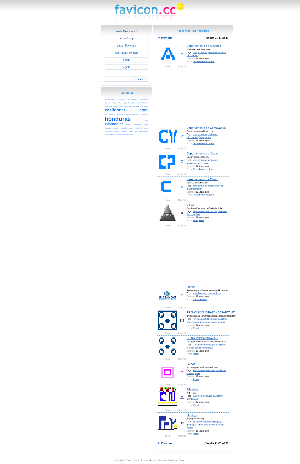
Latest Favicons (126, 45)
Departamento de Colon (202, 179)
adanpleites (198, 220)
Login (126, 59)
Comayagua (205, 137)
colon (220, 185)
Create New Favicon (126, 31)
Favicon (197, 319)
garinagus (191, 424)
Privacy (153, 460)
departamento (212, 322)
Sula (198, 214)
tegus (222, 322)
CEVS (190, 204)
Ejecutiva (191, 214)
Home (136, 460)
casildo (190, 427)
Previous (166, 37)
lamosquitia (202, 424)
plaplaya (192, 415)
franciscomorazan (195, 322)
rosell (211, 421)
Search (141, 79)
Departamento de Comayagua (206, 127)
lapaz (197, 373)
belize (221, 424)
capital (204, 319)
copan (206, 163)
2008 (195, 396)
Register (126, 67)
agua (195, 293)
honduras (202, 52)
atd (196, 399)
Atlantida (192, 389)
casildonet (213, 52)
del (194, 211)
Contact (182, 460)
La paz (191, 363)
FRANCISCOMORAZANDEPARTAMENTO (214, 312)
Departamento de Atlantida (204, 45)
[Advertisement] (83, 86)
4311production (200, 421)
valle (198, 211)
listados (190, 347)
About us (144, 460)
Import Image (126, 38)
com (195, 52)
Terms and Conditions (167, 460)
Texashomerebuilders (203, 61)
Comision (222, 211)
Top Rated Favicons (126, 52)
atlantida (222, 52)
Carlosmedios (200, 299)
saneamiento (214, 293)
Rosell (196, 328)
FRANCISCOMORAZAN (202, 338)
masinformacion (194, 163)
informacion (192, 55)
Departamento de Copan (203, 153)
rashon (191, 286)
